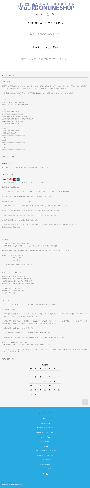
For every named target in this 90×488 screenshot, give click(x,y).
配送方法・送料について (45, 427)
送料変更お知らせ (45, 464)
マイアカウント (45, 446)
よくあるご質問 (45, 459)
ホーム (45, 418)
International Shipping (45, 469)
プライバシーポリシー (45, 437)
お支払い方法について (45, 423)
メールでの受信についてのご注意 (45, 450)
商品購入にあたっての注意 (44, 455)
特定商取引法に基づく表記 (44, 432)
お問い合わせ (45, 441)
